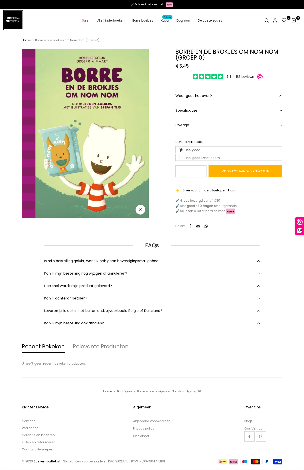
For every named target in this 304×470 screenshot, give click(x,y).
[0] (284, 20)
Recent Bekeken (43, 346)
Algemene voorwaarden (151, 421)
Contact (28, 421)
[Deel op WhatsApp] (206, 226)
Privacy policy (143, 428)
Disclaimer (141, 436)
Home (26, 40)
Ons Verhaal (253, 428)
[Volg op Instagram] (261, 436)
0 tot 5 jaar (124, 391)
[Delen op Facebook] (190, 226)
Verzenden (30, 428)
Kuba (166, 20)
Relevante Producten (101, 346)
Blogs (248, 421)
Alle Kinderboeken (111, 20)
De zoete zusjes (210, 20)
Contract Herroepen (37, 449)
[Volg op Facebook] (249, 436)
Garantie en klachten (38, 435)
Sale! (85, 20)
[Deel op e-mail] (198, 226)
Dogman (183, 20)
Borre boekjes (142, 20)
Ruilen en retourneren (38, 442)
